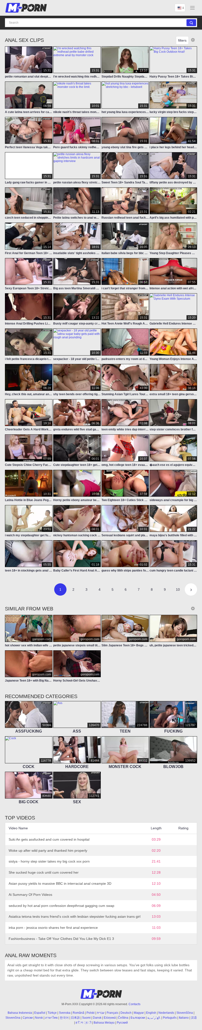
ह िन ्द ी (83, 1022)
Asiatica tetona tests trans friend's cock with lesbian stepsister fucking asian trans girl (74, 916)
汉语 (194, 1017)
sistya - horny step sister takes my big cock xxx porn (49, 861)
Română (78, 1012)
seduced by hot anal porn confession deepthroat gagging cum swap (61, 906)
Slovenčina (12, 1017)
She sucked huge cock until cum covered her (44, 872)
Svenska (64, 1012)
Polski (90, 1012)
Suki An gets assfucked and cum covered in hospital (49, 839)
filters (182, 40)
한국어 (64, 1017)
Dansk (97, 1017)
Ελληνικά (110, 1017)
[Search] (191, 22)
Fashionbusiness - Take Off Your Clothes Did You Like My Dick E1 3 (61, 939)
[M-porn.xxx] (27, 7)
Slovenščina (184, 1012)
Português (170, 1017)
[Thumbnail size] (193, 40)
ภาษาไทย (51, 1017)
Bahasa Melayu (104, 1022)
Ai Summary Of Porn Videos (30, 895)
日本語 (75, 1017)
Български (138, 1017)
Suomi (86, 1017)
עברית (100, 1012)
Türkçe (52, 1012)
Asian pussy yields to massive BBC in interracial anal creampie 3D (60, 883)
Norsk (39, 1017)
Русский (122, 1022)
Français (112, 1012)
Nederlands (166, 1012)
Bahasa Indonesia (20, 1012)
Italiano (184, 1017)
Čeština (123, 1017)
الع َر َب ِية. (154, 1017)
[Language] (180, 8)
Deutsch (126, 1012)
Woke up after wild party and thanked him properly (48, 850)
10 (178, 589)
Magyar (139, 1012)
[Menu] (192, 7)
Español (39, 1012)
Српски (28, 1017)
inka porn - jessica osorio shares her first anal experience (53, 928)
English (151, 1012)
